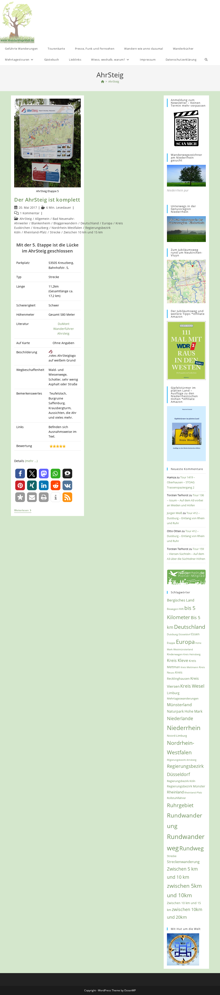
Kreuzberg (40, 228)
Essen (195, 634)
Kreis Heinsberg (191, 654)
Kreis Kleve (177, 660)
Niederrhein (183, 728)
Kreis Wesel (192, 686)
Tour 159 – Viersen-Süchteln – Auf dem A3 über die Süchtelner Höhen (186, 554)
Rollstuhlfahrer (176, 798)
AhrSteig (113, 81)
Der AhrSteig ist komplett (47, 199)
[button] (20, 473)
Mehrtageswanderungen (183, 698)
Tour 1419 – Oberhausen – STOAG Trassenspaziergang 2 (181, 482)
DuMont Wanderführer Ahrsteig (63, 328)
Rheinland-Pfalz (35, 232)
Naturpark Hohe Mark (184, 711)
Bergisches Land (180, 600)
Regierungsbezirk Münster (186, 786)
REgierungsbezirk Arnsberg (181, 759)
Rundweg (191, 848)
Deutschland (90, 223)
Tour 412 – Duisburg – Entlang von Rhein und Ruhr (186, 518)
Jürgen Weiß (174, 513)
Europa (107, 223)
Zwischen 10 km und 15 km (83, 232)
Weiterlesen (22, 511)
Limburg (173, 693)
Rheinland (175, 792)
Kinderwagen (175, 654)
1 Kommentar (30, 213)
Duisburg (172, 634)
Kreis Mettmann (189, 667)
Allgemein (42, 219)
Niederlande (180, 718)
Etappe (171, 643)
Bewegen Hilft (175, 609)
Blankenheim (40, 223)
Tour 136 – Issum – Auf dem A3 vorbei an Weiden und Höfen (185, 500)
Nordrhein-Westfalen (67, 228)
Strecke (55, 232)
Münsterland (179, 704)
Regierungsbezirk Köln (181, 781)
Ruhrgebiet (180, 805)
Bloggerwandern (65, 223)
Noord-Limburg (177, 736)
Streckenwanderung (183, 861)
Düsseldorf (185, 634)
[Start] (102, 81)
